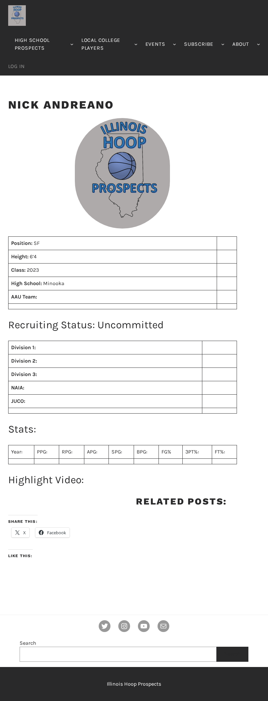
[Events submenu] (174, 44)
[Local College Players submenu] (136, 44)
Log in (16, 66)
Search (28, 643)
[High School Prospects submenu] (72, 44)
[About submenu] (258, 44)
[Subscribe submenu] (223, 44)
